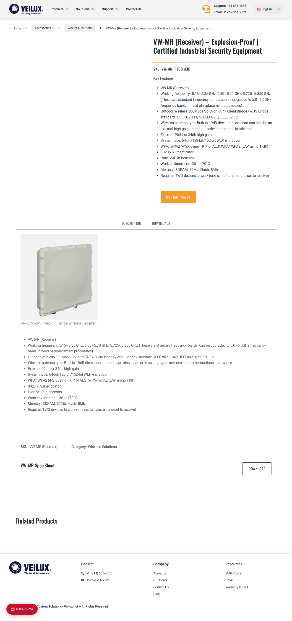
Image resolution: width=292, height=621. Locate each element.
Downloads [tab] (161, 223)
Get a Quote (24, 609)
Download (257, 468)
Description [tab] (131, 223)
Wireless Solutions (80, 28)
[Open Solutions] (93, 9)
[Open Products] (67, 9)
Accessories (42, 28)
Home (17, 28)
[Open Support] (117, 9)
